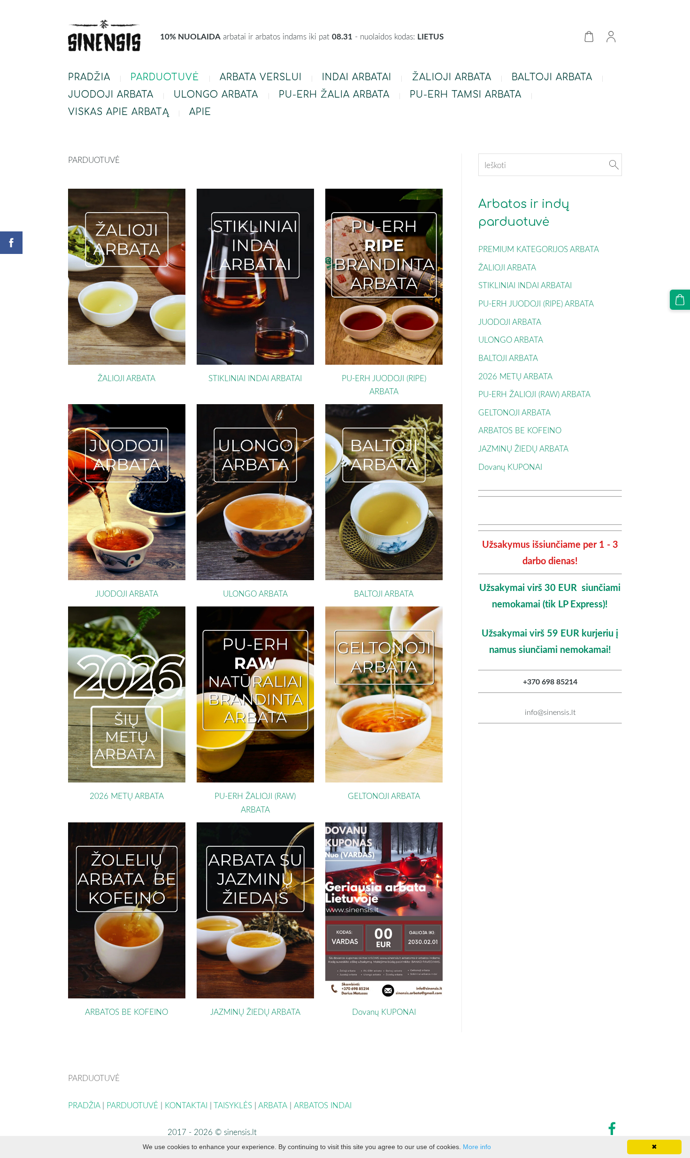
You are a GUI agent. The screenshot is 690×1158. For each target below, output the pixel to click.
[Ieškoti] (613, 165)
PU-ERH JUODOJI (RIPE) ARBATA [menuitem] (536, 303)
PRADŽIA (84, 1105)
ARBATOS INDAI (324, 1105)
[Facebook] (612, 1128)
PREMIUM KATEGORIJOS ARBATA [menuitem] (538, 249)
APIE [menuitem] (200, 112)
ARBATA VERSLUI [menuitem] (261, 77)
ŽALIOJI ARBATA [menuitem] (451, 77)
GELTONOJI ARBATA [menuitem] (514, 412)
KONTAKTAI (186, 1105)
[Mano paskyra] (611, 36)
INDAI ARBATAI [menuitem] (356, 77)
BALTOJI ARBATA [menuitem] (552, 77)
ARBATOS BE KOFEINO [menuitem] (519, 430)
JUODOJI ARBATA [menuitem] (110, 95)
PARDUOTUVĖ (132, 1105)
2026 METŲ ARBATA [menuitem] (515, 376)
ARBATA (272, 1105)
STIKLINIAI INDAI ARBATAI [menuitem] (525, 285)
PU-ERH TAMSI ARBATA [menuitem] (465, 95)
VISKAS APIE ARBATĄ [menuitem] (118, 112)
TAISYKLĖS (233, 1105)
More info (477, 1146)
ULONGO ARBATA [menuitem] (216, 95)
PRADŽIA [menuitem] (89, 77)
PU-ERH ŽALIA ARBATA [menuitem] (334, 95)
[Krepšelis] (589, 36)
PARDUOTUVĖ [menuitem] (164, 77)
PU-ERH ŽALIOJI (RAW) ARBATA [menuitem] (534, 394)
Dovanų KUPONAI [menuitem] (510, 466)
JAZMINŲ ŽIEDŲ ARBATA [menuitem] (523, 448)
